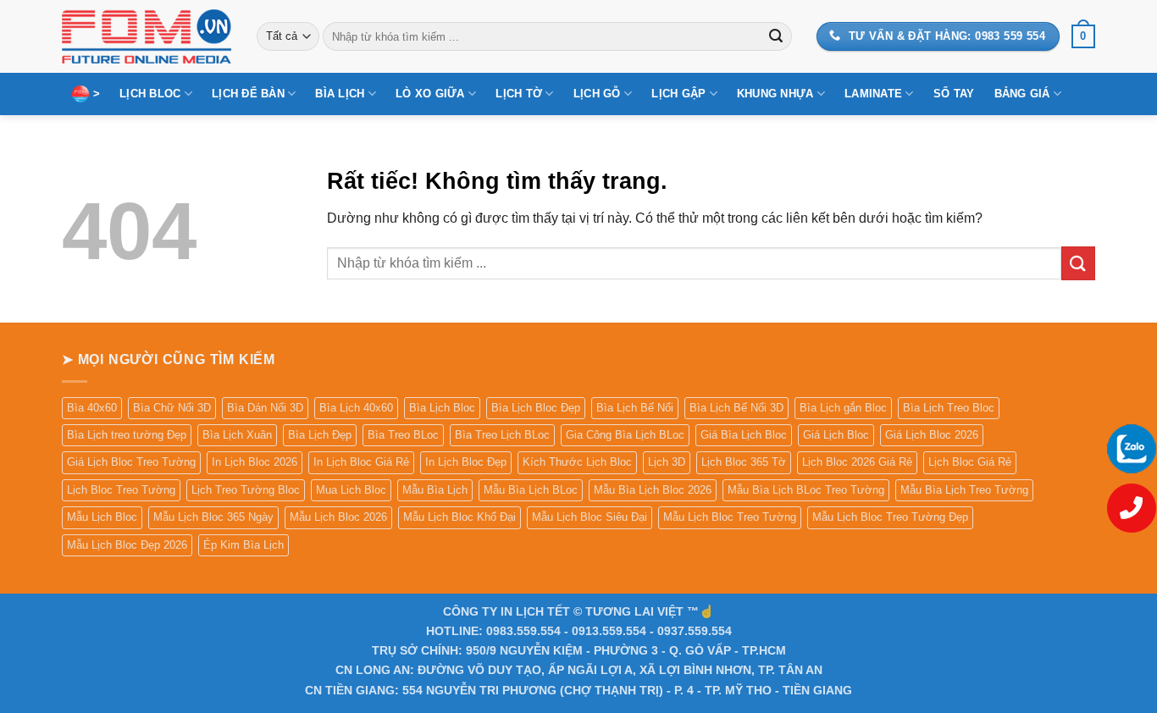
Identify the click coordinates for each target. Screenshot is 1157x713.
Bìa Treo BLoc (403, 434)
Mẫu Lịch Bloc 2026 (338, 517)
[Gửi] (775, 36)
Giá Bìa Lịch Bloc (743, 434)
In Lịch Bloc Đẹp (466, 462)
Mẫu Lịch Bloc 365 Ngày (213, 517)
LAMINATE (873, 93)
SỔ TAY (954, 93)
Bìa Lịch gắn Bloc (843, 407)
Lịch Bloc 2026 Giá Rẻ (857, 462)
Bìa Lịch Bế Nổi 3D (736, 407)
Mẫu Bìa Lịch (435, 490)
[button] (1083, 36)
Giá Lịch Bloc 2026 (931, 434)
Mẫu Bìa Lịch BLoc (531, 490)
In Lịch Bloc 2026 (254, 462)
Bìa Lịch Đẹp (320, 434)
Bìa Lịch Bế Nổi (634, 407)
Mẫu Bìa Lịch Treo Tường (964, 490)
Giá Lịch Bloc (836, 434)
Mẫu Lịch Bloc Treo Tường (729, 517)
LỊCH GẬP (678, 93)
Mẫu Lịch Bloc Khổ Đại (459, 517)
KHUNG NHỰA (775, 93)
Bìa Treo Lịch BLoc (502, 434)
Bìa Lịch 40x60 (356, 407)
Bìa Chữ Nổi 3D (172, 407)
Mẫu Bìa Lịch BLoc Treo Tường (806, 490)
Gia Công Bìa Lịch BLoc (625, 434)
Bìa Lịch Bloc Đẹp (535, 407)
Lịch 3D (666, 462)
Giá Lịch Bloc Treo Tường (131, 462)
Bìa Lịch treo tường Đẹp (126, 434)
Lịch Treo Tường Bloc (245, 490)
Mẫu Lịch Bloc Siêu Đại (589, 517)
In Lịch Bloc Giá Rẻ (361, 462)
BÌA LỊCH (339, 93)
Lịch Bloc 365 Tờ (743, 462)
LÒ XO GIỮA (430, 93)
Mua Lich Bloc (351, 490)
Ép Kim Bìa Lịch (243, 545)
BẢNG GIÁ (1022, 93)
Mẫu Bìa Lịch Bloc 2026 (652, 490)
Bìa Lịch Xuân (237, 434)
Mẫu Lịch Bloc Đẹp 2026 (127, 545)
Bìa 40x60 (92, 407)
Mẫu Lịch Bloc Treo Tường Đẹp (890, 517)
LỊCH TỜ (518, 93)
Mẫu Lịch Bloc (102, 517)
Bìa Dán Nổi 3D (265, 407)
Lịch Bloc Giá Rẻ (969, 462)
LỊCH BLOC (149, 93)
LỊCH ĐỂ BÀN (248, 93)
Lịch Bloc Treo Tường (121, 490)
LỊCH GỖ (597, 93)
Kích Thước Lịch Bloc (577, 462)
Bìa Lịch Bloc (442, 407)
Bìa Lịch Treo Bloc (948, 407)
